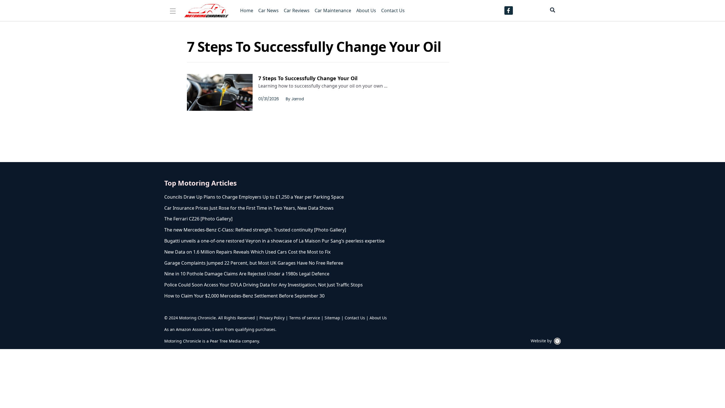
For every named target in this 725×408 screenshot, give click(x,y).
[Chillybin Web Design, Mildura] (557, 341)
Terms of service (304, 317)
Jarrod (297, 99)
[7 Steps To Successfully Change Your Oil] (220, 92)
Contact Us (355, 317)
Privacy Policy (272, 317)
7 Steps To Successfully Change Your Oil (307, 78)
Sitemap (332, 317)
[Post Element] (293, 197)
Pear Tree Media (225, 341)
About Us (378, 317)
